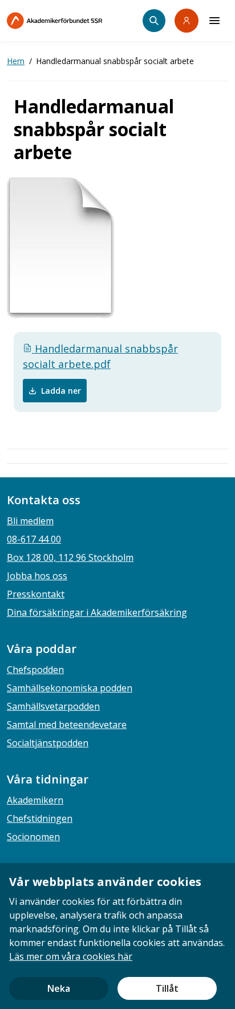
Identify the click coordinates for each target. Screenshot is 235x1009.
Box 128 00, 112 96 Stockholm (70, 557)
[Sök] (154, 20)
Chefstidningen (39, 818)
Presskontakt (35, 594)
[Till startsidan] (75, 20)
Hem (16, 61)
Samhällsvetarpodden (53, 706)
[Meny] (214, 20)
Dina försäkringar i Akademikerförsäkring (97, 612)
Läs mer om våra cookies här (70, 956)
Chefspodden (35, 669)
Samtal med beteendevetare (67, 724)
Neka (58, 988)
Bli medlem (30, 521)
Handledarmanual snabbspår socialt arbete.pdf (100, 356)
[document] (117, 936)
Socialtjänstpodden (47, 743)
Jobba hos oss (37, 575)
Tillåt (167, 988)
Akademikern (35, 800)
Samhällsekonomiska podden (69, 688)
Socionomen (33, 836)
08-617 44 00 (34, 539)
